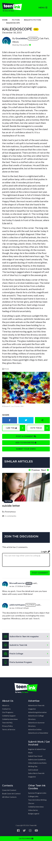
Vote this (39, 428)
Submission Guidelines (37, 759)
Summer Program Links (37, 793)
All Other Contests (9, 797)
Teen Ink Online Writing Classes (37, 801)
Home (5, 20)
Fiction (15, 20)
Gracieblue (21, 38)
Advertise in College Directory (36, 717)
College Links (33, 796)
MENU (42, 7)
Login (44, 551)
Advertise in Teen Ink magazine (36, 707)
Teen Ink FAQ (7, 723)
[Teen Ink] (13, 7)
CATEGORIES (25, 838)
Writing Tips (32, 766)
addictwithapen (17, 604)
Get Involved (33, 770)
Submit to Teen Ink (18, 645)
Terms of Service (8, 729)
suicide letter (11, 505)
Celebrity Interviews (10, 719)
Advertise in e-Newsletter (38, 733)
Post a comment (25, 436)
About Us (5, 705)
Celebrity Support (8, 716)
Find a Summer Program (21, 662)
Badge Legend (33, 814)
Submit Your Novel (35, 756)
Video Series (33, 810)
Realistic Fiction (32, 20)
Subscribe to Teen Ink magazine (36, 775)
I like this (14, 428)
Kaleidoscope (13, 23)
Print (6, 369)
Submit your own (25, 449)
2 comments (10, 516)
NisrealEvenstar (17, 583)
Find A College (16, 654)
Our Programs (7, 712)
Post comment (40, 573)
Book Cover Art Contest (11, 793)
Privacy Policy (7, 726)
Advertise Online (34, 729)
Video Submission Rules (37, 763)
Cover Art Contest (9, 790)
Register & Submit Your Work (37, 751)
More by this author (20, 45)
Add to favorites (25, 443)
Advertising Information (37, 712)
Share (5, 415)
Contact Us (6, 709)
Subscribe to (24, 636)
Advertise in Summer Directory (36, 724)
